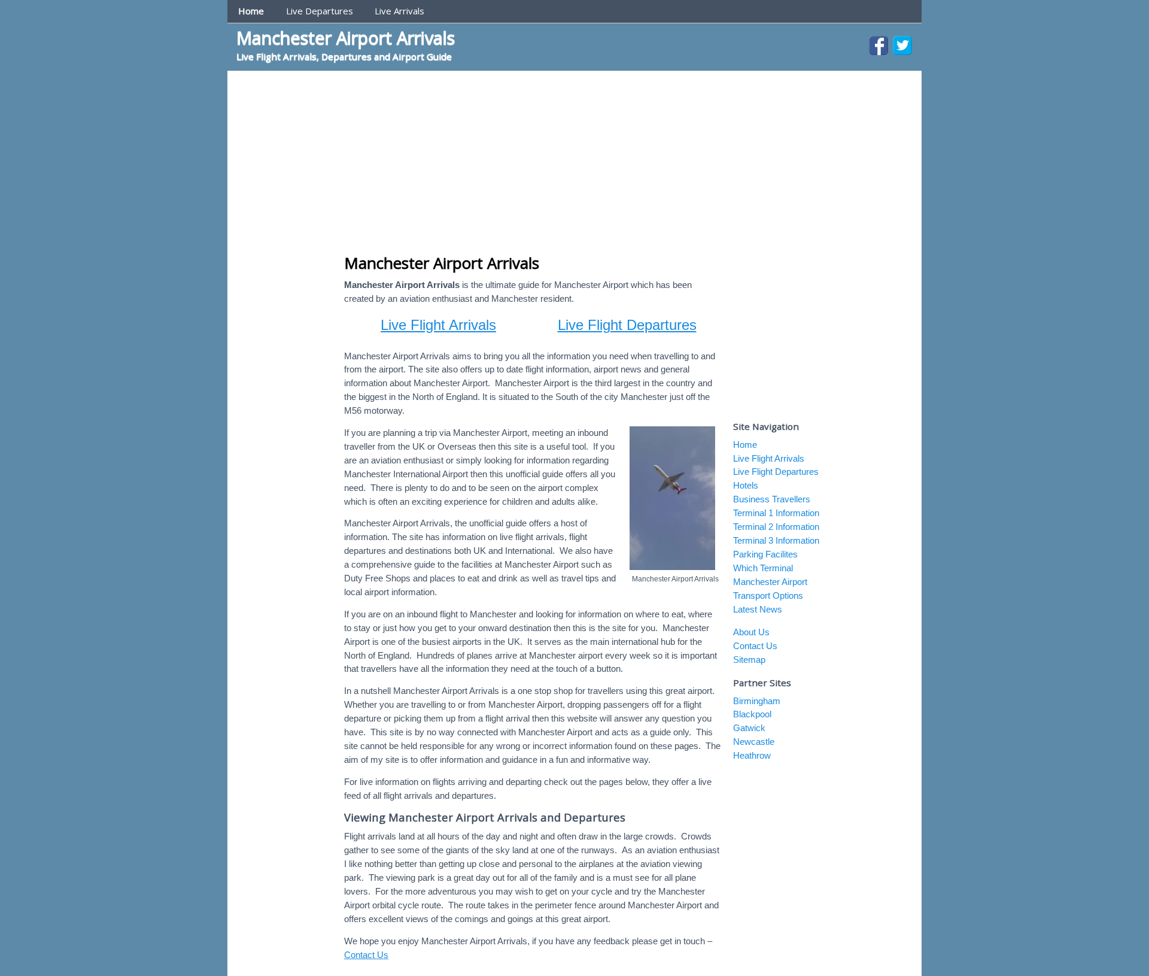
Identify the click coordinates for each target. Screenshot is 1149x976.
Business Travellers (771, 499)
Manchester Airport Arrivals (345, 37)
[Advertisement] (574, 161)
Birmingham (756, 701)
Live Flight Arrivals (438, 325)
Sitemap (749, 659)
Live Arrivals (399, 11)
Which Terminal (763, 568)
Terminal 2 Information (776, 527)
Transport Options (768, 595)
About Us (751, 632)
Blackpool (752, 714)
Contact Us (366, 955)
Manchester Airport (770, 582)
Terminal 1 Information (776, 513)
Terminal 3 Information (776, 540)
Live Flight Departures (627, 325)
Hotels (745, 485)
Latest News (757, 609)
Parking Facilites (765, 554)
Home (251, 11)
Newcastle (753, 741)
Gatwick (749, 728)
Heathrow (752, 755)
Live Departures (319, 11)
